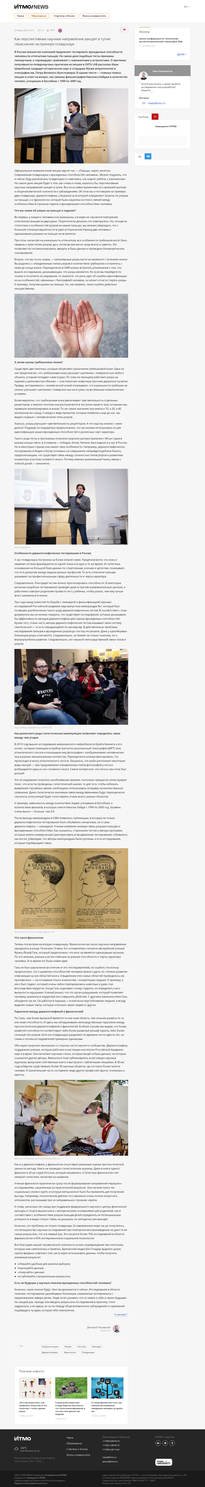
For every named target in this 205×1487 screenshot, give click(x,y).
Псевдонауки (88, 1352)
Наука (20, 15)
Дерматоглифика (50, 1352)
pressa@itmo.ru (110, 1461)
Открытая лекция (50, 1346)
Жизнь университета (94, 15)
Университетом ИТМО (55, 1475)
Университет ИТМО (165, 126)
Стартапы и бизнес (64, 15)
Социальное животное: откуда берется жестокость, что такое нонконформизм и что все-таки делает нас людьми (70, 1408)
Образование (38, 15)
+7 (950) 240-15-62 (110, 1449)
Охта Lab (82, 1346)
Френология (70, 1352)
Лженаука (96, 1346)
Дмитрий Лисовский (98, 1327)
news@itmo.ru (156, 103)
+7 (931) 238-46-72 (110, 1445)
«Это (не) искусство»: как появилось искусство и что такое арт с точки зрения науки (33, 1407)
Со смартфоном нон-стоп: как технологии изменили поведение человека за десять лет (107, 1407)
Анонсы (144, 32)
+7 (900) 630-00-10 (110, 1441)
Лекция (67, 1346)
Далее (181, 54)
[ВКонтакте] (124, 29)
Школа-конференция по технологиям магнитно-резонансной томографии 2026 (160, 40)
